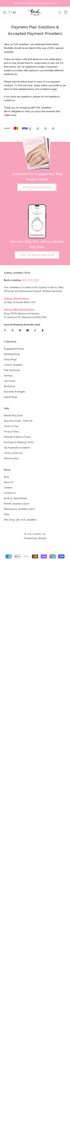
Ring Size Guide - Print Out (18, 420)
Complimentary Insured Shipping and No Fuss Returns (35, 3)
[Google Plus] (42, 330)
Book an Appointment (15, 498)
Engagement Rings (14, 348)
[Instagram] (12, 330)
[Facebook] (5, 330)
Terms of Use (11, 426)
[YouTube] (27, 330)
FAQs (6, 514)
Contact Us (10, 493)
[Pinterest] (20, 330)
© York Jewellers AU (35, 534)
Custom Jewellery (13, 364)
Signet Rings (10, 397)
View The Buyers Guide (37, 187)
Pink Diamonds (12, 370)
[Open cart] (65, 12)
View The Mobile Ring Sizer (37, 255)
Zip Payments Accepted (17, 447)
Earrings (8, 375)
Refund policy (11, 458)
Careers (8, 487)
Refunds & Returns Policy (17, 436)
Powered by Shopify (35, 538)
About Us (9, 482)
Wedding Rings (12, 354)
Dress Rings (10, 359)
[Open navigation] (4, 12)
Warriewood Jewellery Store (19, 509)
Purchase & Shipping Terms (19, 442)
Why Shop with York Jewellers (20, 519)
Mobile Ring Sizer (13, 415)
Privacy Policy (11, 431)
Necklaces (9, 386)
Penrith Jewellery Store (16, 503)
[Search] (59, 12)
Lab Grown (9, 380)
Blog (6, 476)
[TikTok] (35, 330)
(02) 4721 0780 (30, 280)
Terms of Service (13, 453)
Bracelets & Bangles (14, 391)
